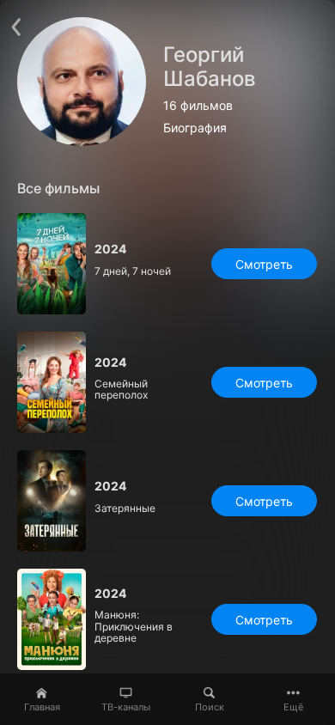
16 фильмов (198, 106)
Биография (195, 128)
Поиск (209, 707)
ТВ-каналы (125, 707)
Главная (42, 707)
